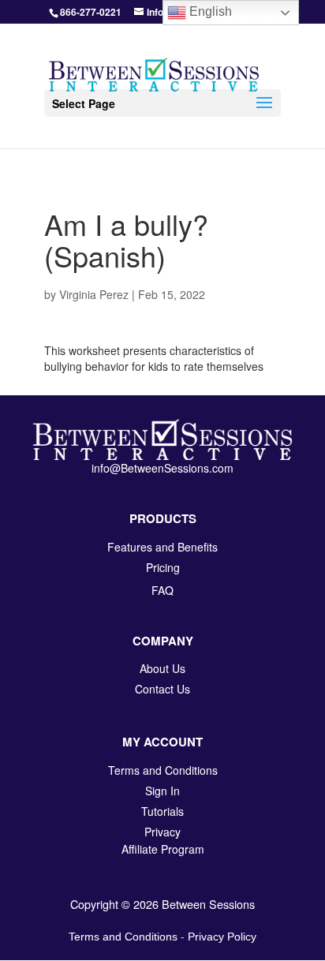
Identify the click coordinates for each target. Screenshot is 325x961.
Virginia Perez (94, 294)
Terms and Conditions (123, 936)
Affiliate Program (162, 849)
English (209, 11)
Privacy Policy (222, 936)
